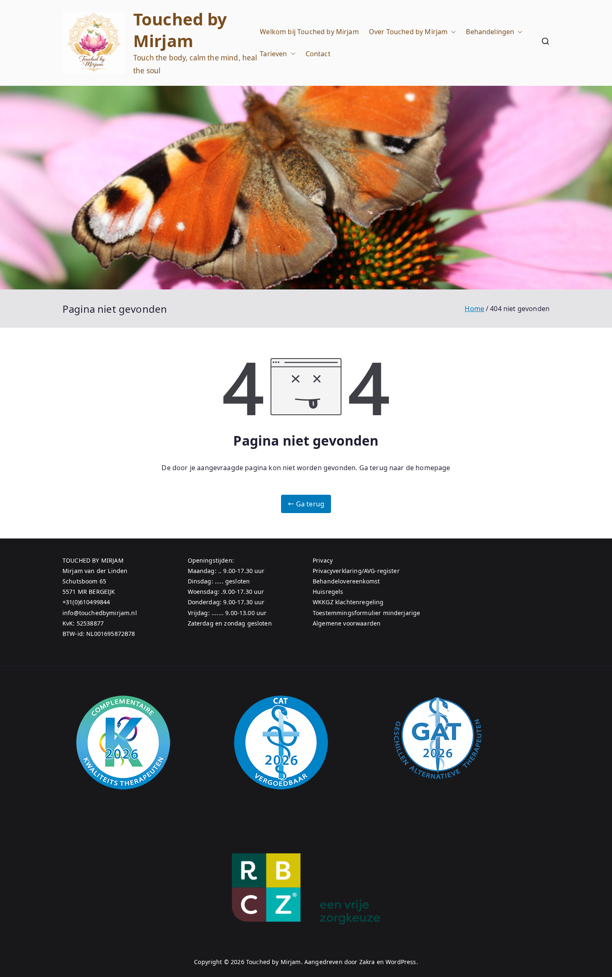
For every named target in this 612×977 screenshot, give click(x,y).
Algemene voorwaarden (347, 623)
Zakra (367, 962)
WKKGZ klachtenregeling (348, 602)
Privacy (323, 560)
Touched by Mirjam (180, 29)
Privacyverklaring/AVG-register (356, 571)
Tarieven (273, 53)
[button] (452, 32)
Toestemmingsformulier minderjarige (366, 613)
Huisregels (328, 592)
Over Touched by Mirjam (408, 31)
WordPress (401, 962)
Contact (318, 53)
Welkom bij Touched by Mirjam (309, 31)
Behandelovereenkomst (346, 581)
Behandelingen (490, 31)
